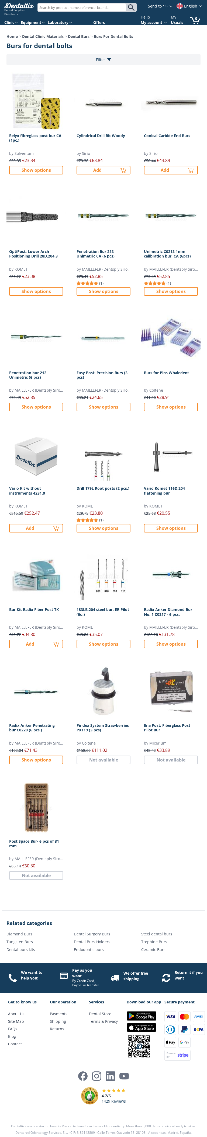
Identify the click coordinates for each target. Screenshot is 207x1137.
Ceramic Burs (153, 949)
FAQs (12, 1028)
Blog (12, 1036)
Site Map (16, 1021)
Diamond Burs (19, 933)
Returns (57, 1028)
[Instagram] (96, 1076)
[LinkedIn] (110, 1076)
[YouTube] (124, 1076)
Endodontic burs (89, 949)
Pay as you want (82, 973)
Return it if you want (189, 975)
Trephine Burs (154, 941)
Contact (15, 1043)
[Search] (132, 7)
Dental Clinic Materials (43, 36)
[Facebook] (83, 1076)
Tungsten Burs (19, 941)
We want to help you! (32, 975)
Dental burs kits (20, 949)
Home (12, 36)
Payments (58, 1013)
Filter (100, 59)
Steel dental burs (156, 933)
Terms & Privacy (103, 1021)
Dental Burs (78, 36)
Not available (103, 760)
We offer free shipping (135, 976)
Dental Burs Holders (92, 941)
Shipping (58, 1021)
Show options (36, 170)
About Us (16, 1013)
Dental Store (100, 1013)
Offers (99, 22)
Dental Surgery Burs (92, 933)
